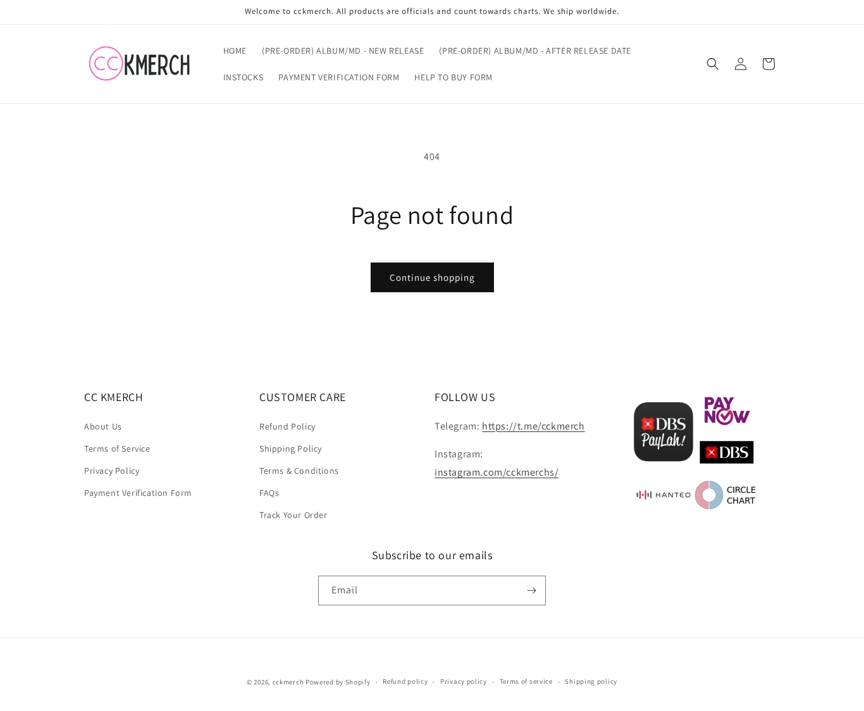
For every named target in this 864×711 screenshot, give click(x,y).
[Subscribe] (531, 590)
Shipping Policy (290, 448)
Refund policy (405, 681)
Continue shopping (432, 277)
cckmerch (288, 681)
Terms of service (526, 681)
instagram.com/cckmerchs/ (497, 472)
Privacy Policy (111, 470)
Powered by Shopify (338, 681)
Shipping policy (591, 681)
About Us (103, 426)
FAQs (269, 492)
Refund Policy (287, 426)
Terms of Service (117, 448)
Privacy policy (463, 681)
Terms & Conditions (299, 470)
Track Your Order (293, 515)
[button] (713, 64)
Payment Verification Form (138, 492)
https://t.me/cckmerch (533, 426)
